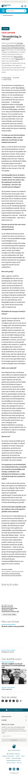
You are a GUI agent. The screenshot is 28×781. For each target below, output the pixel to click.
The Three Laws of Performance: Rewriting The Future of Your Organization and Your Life (10, 609)
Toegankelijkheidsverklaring (13, 760)
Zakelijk (4, 720)
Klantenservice (6, 716)
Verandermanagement (8, 15)
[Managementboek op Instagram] (18, 769)
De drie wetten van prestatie (13, 626)
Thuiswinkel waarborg (14, 754)
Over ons (19, 762)
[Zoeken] (25, 10)
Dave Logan (19, 59)
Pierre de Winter (7, 77)
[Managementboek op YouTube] (14, 769)
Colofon (18, 756)
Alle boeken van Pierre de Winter (11, 573)
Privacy (22, 756)
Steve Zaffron (18, 56)
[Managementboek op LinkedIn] (10, 769)
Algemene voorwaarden (8, 756)
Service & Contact (11, 762)
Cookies (8, 758)
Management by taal (8, 652)
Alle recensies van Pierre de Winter (11, 575)
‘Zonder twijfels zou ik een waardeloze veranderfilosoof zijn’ (13, 665)
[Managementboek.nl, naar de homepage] (6, 6)
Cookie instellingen (16, 758)
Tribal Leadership (7, 689)
